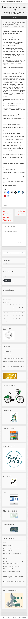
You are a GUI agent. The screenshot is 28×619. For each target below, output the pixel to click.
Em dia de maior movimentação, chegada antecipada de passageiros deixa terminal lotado (7, 215)
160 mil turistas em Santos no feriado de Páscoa (13, 358)
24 (19, 315)
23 (16, 315)
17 (19, 312)
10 (19, 310)
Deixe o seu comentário (20, 26)
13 (7, 312)
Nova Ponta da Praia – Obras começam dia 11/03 (13, 366)
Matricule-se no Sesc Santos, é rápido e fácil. (12, 553)
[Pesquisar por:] (14, 263)
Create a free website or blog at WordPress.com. (12, 614)
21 (10, 315)
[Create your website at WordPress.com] (14, 1)
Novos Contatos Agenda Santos (9, 354)
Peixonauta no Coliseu (7, 545)
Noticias (5, 205)
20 (7, 315)
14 (10, 312)
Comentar (20, 242)
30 (16, 318)
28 (10, 318)
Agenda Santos (8, 290)
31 (19, 318)
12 (4, 312)
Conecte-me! (7, 280)
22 (13, 315)
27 (7, 318)
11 (22, 310)
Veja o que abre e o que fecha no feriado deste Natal (21, 212)
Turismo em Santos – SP (14, 8)
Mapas (4, 542)
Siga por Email (8, 271)
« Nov (4, 321)
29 (13, 318)
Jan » (7, 321)
